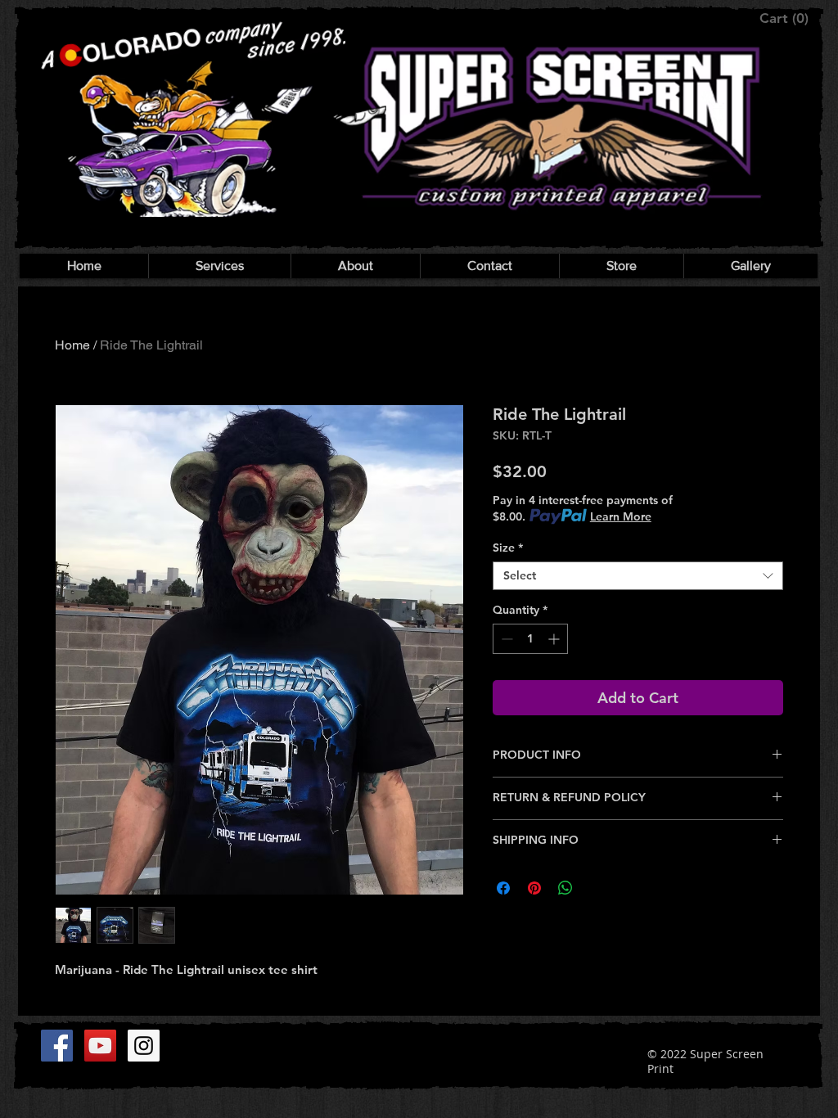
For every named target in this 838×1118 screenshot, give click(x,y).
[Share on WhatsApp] (565, 888)
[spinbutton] (530, 638)
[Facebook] (57, 1046)
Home (72, 345)
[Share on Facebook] (503, 888)
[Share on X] (596, 888)
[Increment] (555, 638)
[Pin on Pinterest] (534, 888)
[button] (785, 18)
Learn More (620, 516)
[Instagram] (144, 1046)
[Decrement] (505, 638)
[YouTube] (100, 1046)
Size (508, 548)
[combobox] (638, 575)
